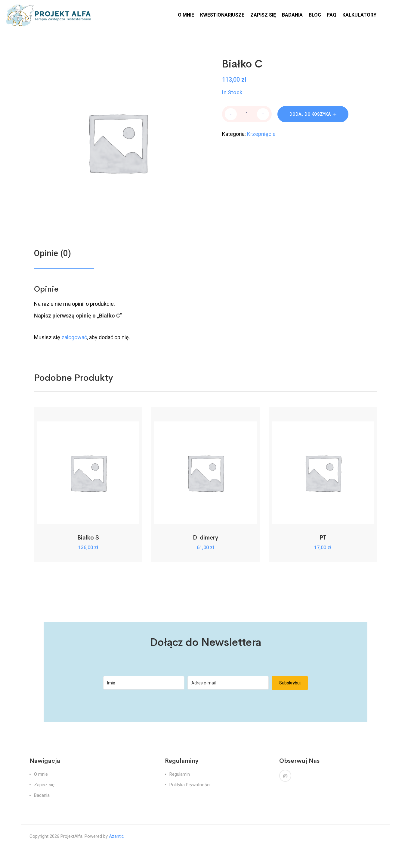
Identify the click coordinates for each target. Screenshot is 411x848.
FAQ (331, 15)
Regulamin (179, 774)
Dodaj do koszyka (310, 114)
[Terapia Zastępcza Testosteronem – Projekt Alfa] (50, 14)
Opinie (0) (52, 253)
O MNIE (186, 15)
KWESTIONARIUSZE (222, 15)
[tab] (52, 253)
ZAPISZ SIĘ (263, 15)
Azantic (116, 836)
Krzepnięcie (261, 134)
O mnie (41, 774)
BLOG (315, 15)
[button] (88, 517)
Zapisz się (44, 784)
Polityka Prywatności (189, 784)
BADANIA (292, 15)
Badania (42, 795)
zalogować (74, 337)
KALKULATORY (359, 15)
